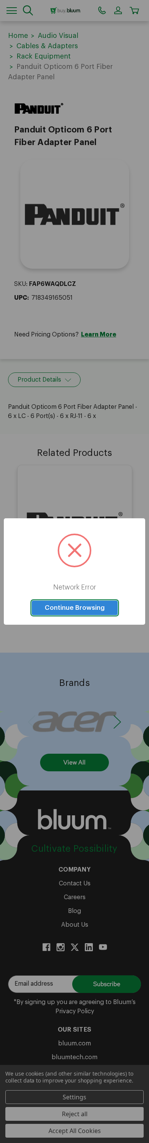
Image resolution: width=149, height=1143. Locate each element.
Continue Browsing (75, 607)
